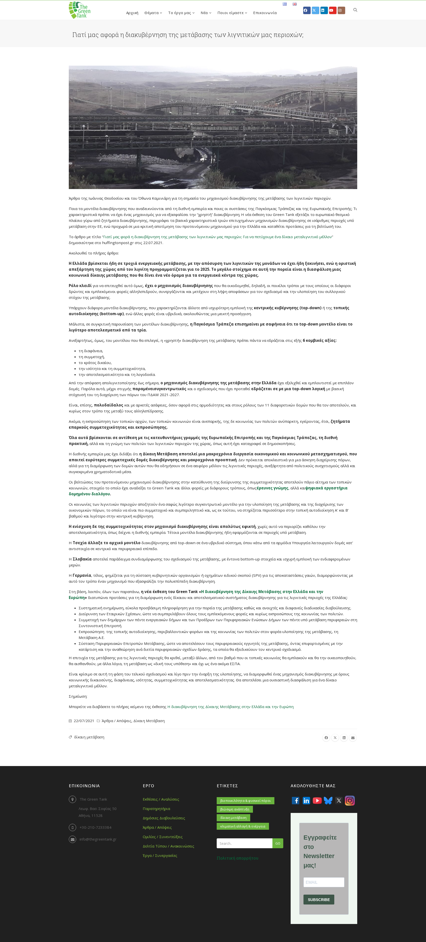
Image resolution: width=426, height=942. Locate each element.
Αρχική (132, 12)
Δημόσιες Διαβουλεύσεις (164, 817)
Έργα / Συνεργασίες (160, 855)
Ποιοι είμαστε (231, 12)
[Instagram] (350, 801)
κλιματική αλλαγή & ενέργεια (242, 826)
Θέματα (152, 12)
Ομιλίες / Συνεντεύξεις (163, 836)
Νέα (205, 12)
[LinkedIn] (306, 801)
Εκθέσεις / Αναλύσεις (161, 799)
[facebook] (326, 737)
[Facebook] (296, 801)
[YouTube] (317, 801)
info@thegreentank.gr (98, 839)
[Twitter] (339, 801)
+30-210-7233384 (95, 827)
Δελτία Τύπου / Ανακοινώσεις (168, 846)
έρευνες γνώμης (272, 487)
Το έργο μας (180, 12)
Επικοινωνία (265, 12)
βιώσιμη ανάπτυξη (234, 809)
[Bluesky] (328, 801)
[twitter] (335, 737)
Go (277, 843)
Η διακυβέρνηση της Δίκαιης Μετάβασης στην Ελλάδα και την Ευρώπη (230, 706)
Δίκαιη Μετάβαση (149, 720)
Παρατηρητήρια (156, 808)
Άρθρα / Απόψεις (116, 720)
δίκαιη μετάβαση (89, 736)
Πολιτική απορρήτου (237, 858)
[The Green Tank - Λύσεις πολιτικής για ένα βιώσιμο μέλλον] (79, 10)
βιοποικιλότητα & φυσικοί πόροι (245, 800)
